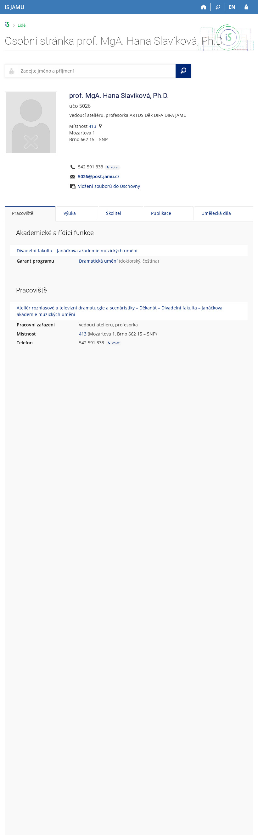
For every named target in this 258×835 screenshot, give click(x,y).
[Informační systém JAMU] (7, 24)
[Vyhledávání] (218, 7)
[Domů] (204, 7)
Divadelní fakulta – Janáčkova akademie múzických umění (77, 251)
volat (114, 167)
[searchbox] (97, 71)
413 (92, 126)
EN (231, 6)
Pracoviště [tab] (22, 213)
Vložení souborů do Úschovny (109, 186)
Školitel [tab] (113, 213)
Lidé (21, 25)
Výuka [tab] (70, 213)
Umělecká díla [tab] (216, 213)
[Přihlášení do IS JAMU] (246, 7)
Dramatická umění (98, 261)
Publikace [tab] (161, 213)
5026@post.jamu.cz (99, 176)
